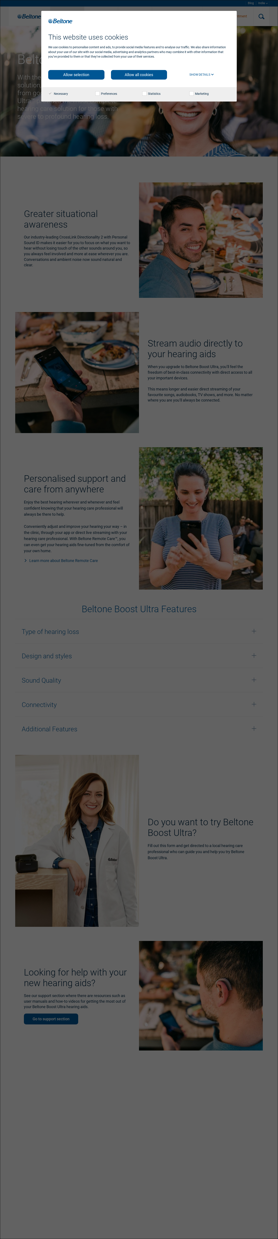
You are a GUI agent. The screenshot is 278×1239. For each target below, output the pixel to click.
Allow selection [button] (76, 74)
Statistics (154, 93)
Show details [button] (200, 74)
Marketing (201, 93)
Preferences (108, 93)
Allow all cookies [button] (139, 74)
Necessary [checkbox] (60, 93)
